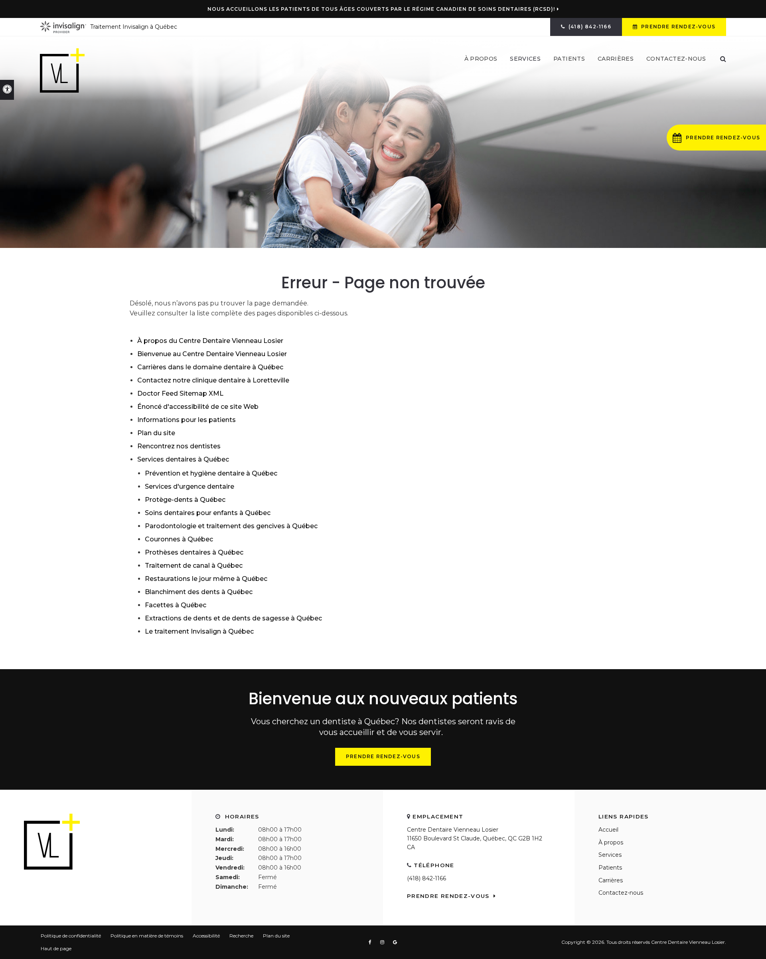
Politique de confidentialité (71, 936)
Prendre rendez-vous (677, 27)
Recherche (241, 936)
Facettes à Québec (175, 605)
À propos (610, 842)
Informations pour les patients (186, 420)
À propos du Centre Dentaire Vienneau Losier (210, 341)
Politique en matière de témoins (147, 936)
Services (610, 854)
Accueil (608, 829)
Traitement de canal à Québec (194, 565)
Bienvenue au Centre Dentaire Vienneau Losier (212, 354)
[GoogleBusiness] (395, 942)
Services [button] (525, 58)
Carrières (616, 58)
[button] (716, 138)
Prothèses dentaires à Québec (194, 552)
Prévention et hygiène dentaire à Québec (211, 473)
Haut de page (56, 948)
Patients (569, 58)
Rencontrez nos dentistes (179, 446)
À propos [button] (481, 58)
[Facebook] (371, 942)
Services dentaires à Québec (183, 459)
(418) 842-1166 (426, 878)
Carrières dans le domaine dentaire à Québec (210, 367)
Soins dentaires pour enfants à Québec (207, 513)
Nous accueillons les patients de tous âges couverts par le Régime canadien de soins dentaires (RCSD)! (381, 9)
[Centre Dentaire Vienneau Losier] (62, 70)
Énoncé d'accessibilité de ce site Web (198, 406)
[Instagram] (383, 942)
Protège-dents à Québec (185, 499)
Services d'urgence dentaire (189, 486)
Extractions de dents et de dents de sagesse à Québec (233, 618)
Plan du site (156, 433)
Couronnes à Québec (179, 539)
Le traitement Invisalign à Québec (199, 631)
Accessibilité (206, 936)
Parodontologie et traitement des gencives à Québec (231, 526)
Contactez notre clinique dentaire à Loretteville (213, 380)
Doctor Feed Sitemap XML (180, 393)
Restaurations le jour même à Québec (206, 579)
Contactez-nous (676, 58)
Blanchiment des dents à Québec (199, 592)
